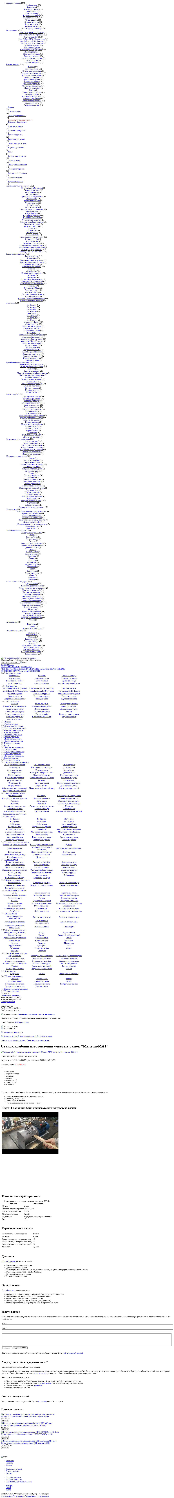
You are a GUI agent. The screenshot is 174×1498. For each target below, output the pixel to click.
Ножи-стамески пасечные (32, 379)
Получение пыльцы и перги (31, 450)
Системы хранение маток (32, 294)
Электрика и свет (32, 526)
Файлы (32, 620)
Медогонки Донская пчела (31, 339)
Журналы (32, 609)
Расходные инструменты (32, 516)
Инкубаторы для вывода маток (32, 262)
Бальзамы (31, 633)
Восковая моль (31, 635)
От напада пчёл (32, 233)
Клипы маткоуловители (31, 267)
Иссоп (32, 550)
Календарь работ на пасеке (32, 586)
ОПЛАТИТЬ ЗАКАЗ (37, 669)
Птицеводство (11, 622)
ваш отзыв (42, 1401)
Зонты (32, 458)
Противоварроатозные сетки (31, 237)
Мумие (31, 643)
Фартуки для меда (32, 26)
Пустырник (32, 567)
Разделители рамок (31, 105)
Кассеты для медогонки (32, 352)
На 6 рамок (31, 311)
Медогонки (10, 303)
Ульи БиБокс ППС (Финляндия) (32, 39)
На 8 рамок (31, 313)
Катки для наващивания (31, 96)
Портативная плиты (32, 462)
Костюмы (31, 7)
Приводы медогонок (31, 358)
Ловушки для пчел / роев (32, 469)
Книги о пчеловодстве (31, 605)
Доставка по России (14, 1479)
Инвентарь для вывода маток (31, 260)
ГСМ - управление (32, 492)
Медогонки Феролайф (31, 343)
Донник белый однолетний (32, 545)
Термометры (32, 499)
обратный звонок (44, 1383)
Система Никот (31, 292)
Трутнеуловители (32, 296)
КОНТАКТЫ (26, 667)
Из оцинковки (32, 348)
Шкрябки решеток (32, 390)
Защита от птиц (32, 241)
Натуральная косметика (31, 645)
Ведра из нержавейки (31, 399)
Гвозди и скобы (31, 94)
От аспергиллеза (32, 207)
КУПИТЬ (5, 1421)
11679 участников (22, 1022)
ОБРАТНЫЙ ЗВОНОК (10, 667)
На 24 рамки (32, 320)
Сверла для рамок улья (31, 86)
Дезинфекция (31, 211)
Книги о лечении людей (31, 611)
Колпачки (31, 269)
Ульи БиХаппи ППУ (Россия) (31, 41)
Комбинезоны (31, 5)
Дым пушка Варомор (31, 243)
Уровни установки (31, 56)
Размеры (9, 1486)
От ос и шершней (32, 235)
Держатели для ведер (31, 437)
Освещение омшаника (32, 482)
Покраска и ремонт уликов (31, 58)
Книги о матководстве (31, 592)
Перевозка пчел (32, 490)
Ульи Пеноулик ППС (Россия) (31, 33)
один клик (38, 1385)
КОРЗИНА (23, 669)
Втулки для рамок (31, 82)
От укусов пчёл (31, 239)
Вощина (31, 67)
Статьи (8, 1488)
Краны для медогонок (31, 354)
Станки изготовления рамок (32, 73)
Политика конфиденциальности (19, 1482)
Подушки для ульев (31, 62)
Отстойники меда (32, 411)
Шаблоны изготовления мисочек (31, 299)
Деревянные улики (31, 45)
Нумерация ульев (31, 52)
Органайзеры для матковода (32, 279)
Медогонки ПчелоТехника (31, 341)
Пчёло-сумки (32, 433)
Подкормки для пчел (31, 216)
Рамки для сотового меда (31, 445)
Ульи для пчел (11, 31)
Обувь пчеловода (31, 14)
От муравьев (32, 231)
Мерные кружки (32, 426)
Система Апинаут (32, 290)
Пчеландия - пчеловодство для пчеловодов (36, 1014)
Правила (9, 1463)
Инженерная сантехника (32, 518)
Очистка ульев (31, 382)
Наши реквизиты (8, 1002)
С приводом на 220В (31, 331)
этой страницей (39, 1373)
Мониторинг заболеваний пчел (32, 248)
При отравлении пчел (32, 218)
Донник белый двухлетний (32, 543)
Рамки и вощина (12, 65)
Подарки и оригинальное (31, 618)
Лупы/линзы (31, 271)
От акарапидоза (31, 203)
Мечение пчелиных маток (31, 273)
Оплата (9, 1465)
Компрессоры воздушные (32, 496)
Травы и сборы (31, 654)
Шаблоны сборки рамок (32, 75)
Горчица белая (32, 537)
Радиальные (31, 333)
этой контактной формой (73, 1353)
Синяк (32, 575)
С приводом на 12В (31, 328)
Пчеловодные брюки (31, 18)
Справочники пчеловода (32, 601)
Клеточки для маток (31, 265)
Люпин (32, 558)
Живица (31, 637)
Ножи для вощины (32, 77)
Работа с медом (12, 394)
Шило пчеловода (32, 388)
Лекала (32, 90)
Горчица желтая (32, 539)
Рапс (32, 569)
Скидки (9, 1473)
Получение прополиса (31, 452)
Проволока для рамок (31, 79)
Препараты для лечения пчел (17, 186)
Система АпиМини (32, 288)
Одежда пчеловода (13, 3)
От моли (32, 228)
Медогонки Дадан (31, 322)
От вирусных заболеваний (32, 188)
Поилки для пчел (31, 471)
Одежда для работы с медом (31, 418)
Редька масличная (32, 573)
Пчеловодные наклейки (32, 599)
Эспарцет (32, 579)
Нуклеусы (31, 277)
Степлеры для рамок (31, 99)
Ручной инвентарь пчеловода (17, 362)
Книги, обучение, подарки (16, 582)
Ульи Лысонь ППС (31, 37)
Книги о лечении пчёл (31, 590)
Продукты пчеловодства (31, 652)
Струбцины (32, 503)
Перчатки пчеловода (31, 16)
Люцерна (32, 560)
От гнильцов (31, 194)
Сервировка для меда (31, 443)
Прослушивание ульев (32, 479)
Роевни (31, 473)
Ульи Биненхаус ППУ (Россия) (31, 35)
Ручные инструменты (31, 513)
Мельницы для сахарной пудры (32, 488)
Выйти (8, 1490)
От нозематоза (31, 199)
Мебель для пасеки (32, 484)
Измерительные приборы (31, 424)
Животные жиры (31, 639)
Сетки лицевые (31, 20)
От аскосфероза (31, 192)
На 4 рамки (31, 309)
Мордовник (32, 562)
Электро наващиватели (31, 92)
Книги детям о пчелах (32, 616)
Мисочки (31, 275)
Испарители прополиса (31, 454)
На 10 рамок (32, 316)
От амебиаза (32, 205)
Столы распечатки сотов (31, 403)
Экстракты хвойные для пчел (32, 222)
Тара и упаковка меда (31, 396)
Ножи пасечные (31, 377)
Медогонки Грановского (31, 337)
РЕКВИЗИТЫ (34, 671)
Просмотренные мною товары (16, 989)
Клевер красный (32, 554)
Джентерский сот (32, 256)
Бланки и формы (32, 613)
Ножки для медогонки (32, 356)
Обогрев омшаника (31, 475)
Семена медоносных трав (16, 530)
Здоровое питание (31, 641)
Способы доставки (9, 1261)
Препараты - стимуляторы (31, 196)
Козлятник (32, 556)
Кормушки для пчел (31, 467)
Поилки (32, 626)
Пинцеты (31, 286)
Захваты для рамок (31, 371)
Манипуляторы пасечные (32, 486)
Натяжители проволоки (31, 101)
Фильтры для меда (31, 401)
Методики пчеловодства (31, 596)
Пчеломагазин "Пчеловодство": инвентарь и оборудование (25, 1496)
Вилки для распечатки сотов (31, 367)
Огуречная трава (32, 565)
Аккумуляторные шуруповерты (31, 507)
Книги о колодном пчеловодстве (32, 588)
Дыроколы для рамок (31, 84)
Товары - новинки (11, 991)
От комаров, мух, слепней (31, 250)
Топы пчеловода (31, 24)
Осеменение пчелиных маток (32, 284)
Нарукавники (32, 11)
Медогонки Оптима (31, 350)
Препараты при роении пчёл (31, 209)
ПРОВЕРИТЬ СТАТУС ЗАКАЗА (14, 671)
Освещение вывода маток (31, 282)
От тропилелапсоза (32, 201)
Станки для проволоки (31, 71)
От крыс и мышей (31, 226)
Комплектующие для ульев (31, 50)
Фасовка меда (31, 413)
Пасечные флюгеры (32, 460)
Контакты (10, 1461)
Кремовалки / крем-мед (31, 435)
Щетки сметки (31, 392)
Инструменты (11, 509)
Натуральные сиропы (31, 650)
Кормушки (31, 624)
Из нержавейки (31, 345)
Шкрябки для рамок (32, 88)
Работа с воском (31, 441)
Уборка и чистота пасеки (31, 501)
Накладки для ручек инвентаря (32, 375)
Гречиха (32, 541)
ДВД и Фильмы (31, 584)
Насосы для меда (32, 422)
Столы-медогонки (32, 360)
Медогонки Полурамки (31, 326)
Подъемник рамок (32, 103)
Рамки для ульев (31, 69)
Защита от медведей (32, 224)
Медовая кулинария (32, 594)
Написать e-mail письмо (10, 995)
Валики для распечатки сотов (32, 365)
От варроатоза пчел (31, 190)
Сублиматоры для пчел (31, 220)
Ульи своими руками (32, 48)
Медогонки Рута (31, 324)
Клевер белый (32, 552)
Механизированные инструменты (31, 511)
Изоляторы (31, 258)
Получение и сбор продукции (18, 439)
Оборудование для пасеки (16, 456)
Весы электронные (31, 405)
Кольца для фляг (32, 428)
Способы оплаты (8, 1290)
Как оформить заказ (14, 1469)
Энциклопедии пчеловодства (31, 603)
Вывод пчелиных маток (15, 254)
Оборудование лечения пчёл (31, 252)
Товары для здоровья (14, 630)
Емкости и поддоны (31, 420)
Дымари (31, 369)
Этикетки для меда (31, 407)
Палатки (31, 477)
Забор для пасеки (32, 505)
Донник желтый (32, 547)
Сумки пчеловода (31, 22)
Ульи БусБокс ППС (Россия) (32, 43)
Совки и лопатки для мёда (31, 384)
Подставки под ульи (31, 54)
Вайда (31, 535)
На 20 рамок (32, 318)
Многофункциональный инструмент (32, 373)
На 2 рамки (31, 305)
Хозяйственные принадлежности (32, 520)
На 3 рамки (31, 307)
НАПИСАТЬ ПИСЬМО (55, 669)
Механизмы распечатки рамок (31, 416)
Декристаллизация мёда (31, 409)
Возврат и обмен (12, 1471)
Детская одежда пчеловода (31, 28)
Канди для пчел (31, 213)
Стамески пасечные (32, 386)
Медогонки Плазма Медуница (31, 335)
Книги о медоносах (31, 607)
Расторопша (32, 571)
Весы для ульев (32, 60)
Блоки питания (32, 494)
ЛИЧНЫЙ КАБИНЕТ (10, 669)
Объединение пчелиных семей (32, 245)
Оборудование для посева (31, 533)
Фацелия (32, 577)
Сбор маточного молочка (31, 448)
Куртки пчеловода (31, 9)
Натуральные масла (31, 647)
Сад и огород (31, 528)
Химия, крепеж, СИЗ (31, 522)
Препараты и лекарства (31, 628)
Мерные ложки (32, 430)
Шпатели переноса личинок (31, 301)
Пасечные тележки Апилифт (31, 465)
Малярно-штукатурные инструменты (32, 524)
